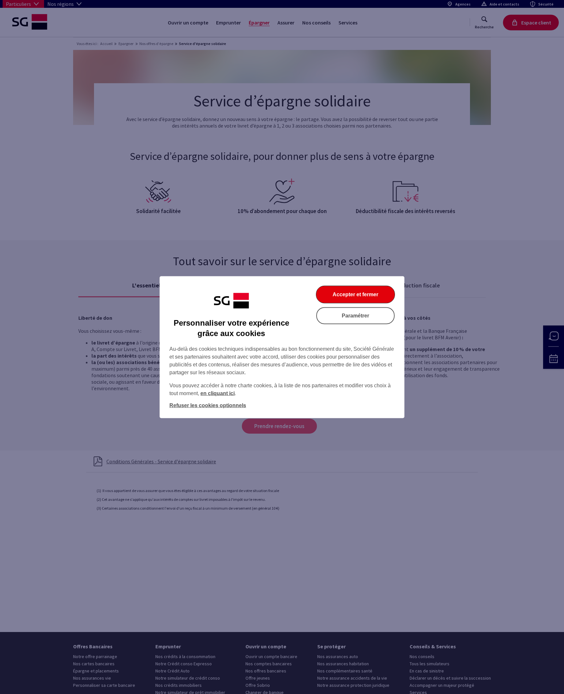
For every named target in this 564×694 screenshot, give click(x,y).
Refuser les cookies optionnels (207, 405)
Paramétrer (355, 315)
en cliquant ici (217, 393)
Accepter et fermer (355, 294)
